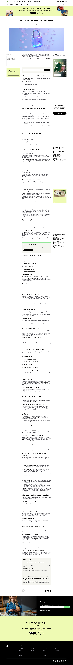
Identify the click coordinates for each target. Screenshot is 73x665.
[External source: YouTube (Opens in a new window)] (57, 661)
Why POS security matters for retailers (12, 57)
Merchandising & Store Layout (57, 245)
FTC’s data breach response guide (37, 538)
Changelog (44, 655)
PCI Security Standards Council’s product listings (32, 417)
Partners (32, 652)
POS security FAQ (9, 65)
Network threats (26, 264)
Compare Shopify (45, 648)
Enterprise (29, 1)
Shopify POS (24, 193)
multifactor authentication (29, 189)
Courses (44, 652)
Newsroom (20, 653)
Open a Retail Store (56, 158)
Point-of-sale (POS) (25, 78)
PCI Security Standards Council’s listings (42, 461)
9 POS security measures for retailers (12, 60)
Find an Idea (11, 4)
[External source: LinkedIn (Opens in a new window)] (50, 591)
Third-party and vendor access (29, 271)
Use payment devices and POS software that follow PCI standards (35, 362)
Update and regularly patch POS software (31, 354)
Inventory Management (56, 154)
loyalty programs (34, 113)
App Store (32, 650)
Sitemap (32, 660)
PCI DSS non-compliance (28, 266)
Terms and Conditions (42, 610)
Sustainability (21, 655)
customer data (39, 61)
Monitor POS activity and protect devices (31, 367)
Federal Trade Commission (33, 373)
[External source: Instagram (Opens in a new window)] (59, 661)
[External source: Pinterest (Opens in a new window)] (65, 661)
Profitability (55, 150)
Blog (7, 4)
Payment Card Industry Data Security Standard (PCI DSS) (34, 221)
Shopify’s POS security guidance (28, 159)
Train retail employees (28, 364)
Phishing (23, 320)
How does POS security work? (11, 58)
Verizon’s (31, 278)
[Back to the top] (7, 646)
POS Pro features (32, 440)
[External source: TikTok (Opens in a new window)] (61, 661)
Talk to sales (40, 12)
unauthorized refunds (42, 330)
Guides (44, 650)
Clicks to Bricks (55, 237)
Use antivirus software (28, 356)
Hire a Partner (57, 650)
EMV (30, 489)
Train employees (25, 232)
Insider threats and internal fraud (29, 269)
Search (64, 4)
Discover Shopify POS (28, 250)
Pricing (25, 1)
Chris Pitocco (58, 55)
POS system (26, 110)
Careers (20, 650)
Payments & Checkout (56, 233)
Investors (20, 652)
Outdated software (27, 260)
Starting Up (16, 4)
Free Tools (44, 653)
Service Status (57, 652)
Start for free (63, 1)
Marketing (20, 4)
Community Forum (58, 648)
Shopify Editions (21, 648)
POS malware (26, 261)
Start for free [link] (47, 70)
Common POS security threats (11, 59)
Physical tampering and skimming (30, 263)
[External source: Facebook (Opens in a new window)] (46, 591)
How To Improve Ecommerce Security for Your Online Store (34, 550)
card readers (34, 430)
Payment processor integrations (29, 89)
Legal (22, 660)
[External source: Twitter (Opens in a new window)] (48, 591)
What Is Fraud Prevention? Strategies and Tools (32, 337)
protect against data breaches (38, 576)
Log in (58, 1)
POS (38, 58)
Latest (24, 4)
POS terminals (26, 81)
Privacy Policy (48, 610)
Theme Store (33, 648)
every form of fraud (32, 401)
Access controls (26, 97)
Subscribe (60, 113)
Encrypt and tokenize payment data (30, 359)
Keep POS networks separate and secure (31, 361)
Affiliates (32, 653)
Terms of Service (17, 660)
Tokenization (24, 170)
